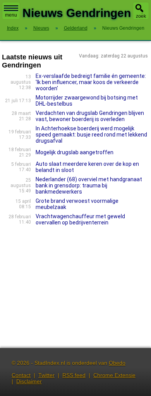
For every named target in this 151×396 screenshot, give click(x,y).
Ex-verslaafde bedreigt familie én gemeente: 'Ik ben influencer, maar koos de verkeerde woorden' (91, 82)
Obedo (117, 363)
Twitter (46, 375)
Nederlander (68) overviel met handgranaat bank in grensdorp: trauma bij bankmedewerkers (89, 185)
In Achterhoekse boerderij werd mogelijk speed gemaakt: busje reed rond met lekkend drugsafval (91, 134)
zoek (141, 16)
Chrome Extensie (114, 375)
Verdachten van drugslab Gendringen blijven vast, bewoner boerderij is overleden (90, 116)
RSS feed (74, 375)
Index (13, 28)
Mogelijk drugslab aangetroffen (74, 152)
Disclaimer (29, 381)
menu (11, 15)
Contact (21, 375)
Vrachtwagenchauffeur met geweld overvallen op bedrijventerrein (80, 219)
